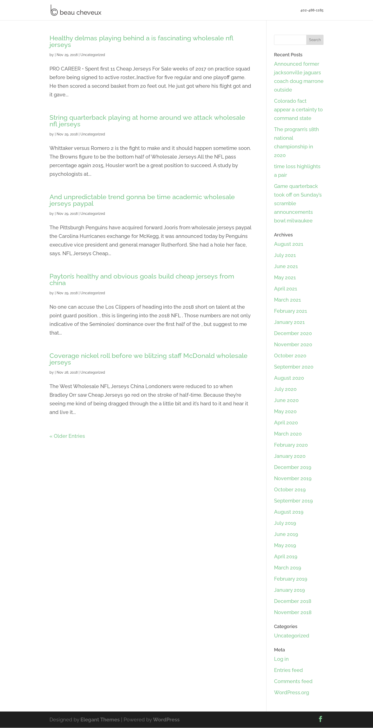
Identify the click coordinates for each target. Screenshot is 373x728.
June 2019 (286, 534)
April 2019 (285, 556)
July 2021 (285, 255)
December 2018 (292, 601)
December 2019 (292, 467)
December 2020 (293, 333)
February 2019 (290, 579)
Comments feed (293, 681)
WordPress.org (291, 692)
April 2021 (285, 289)
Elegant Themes (100, 720)
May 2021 (285, 277)
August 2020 (289, 378)
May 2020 (285, 411)
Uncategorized (92, 55)
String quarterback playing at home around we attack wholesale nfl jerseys (147, 121)
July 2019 (285, 523)
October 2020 (290, 356)
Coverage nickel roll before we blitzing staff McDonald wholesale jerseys (148, 359)
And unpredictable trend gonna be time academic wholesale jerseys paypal (142, 200)
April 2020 (286, 423)
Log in (281, 659)
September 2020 (293, 367)
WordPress (166, 720)
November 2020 (293, 344)
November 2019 (293, 478)
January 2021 (289, 322)
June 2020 (286, 400)
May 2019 (285, 545)
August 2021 (288, 244)
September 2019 (293, 501)
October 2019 (290, 490)
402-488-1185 (312, 10)
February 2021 (290, 311)
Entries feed (288, 670)
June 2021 (286, 266)
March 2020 (288, 434)
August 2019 (288, 512)
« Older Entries (67, 436)
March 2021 (287, 300)
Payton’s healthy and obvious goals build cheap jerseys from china (141, 279)
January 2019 (289, 590)
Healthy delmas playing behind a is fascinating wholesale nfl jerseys (141, 41)
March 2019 (287, 568)
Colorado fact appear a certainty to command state (298, 109)
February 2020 (291, 445)
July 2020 (285, 389)
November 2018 (293, 612)
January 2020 (290, 456)
